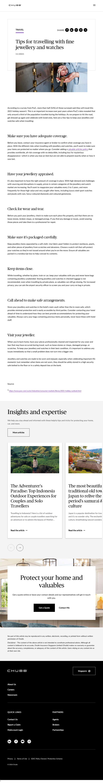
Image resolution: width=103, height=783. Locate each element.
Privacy (10, 759)
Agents (56, 720)
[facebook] (67, 30)
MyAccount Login (15, 730)
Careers (11, 690)
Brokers (56, 725)
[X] (85, 30)
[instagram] (29, 741)
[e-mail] (76, 30)
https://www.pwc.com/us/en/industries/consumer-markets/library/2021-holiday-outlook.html (45, 391)
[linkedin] (71, 30)
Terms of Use (22, 759)
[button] (11, 547)
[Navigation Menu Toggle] (94, 5)
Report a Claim (14, 725)
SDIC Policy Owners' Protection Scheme (46, 759)
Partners (58, 712)
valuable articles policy (78, 149)
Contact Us (13, 720)
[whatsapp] (81, 30)
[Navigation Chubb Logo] (15, 5)
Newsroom (12, 695)
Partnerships (58, 730)
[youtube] (22, 741)
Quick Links (14, 712)
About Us (12, 684)
